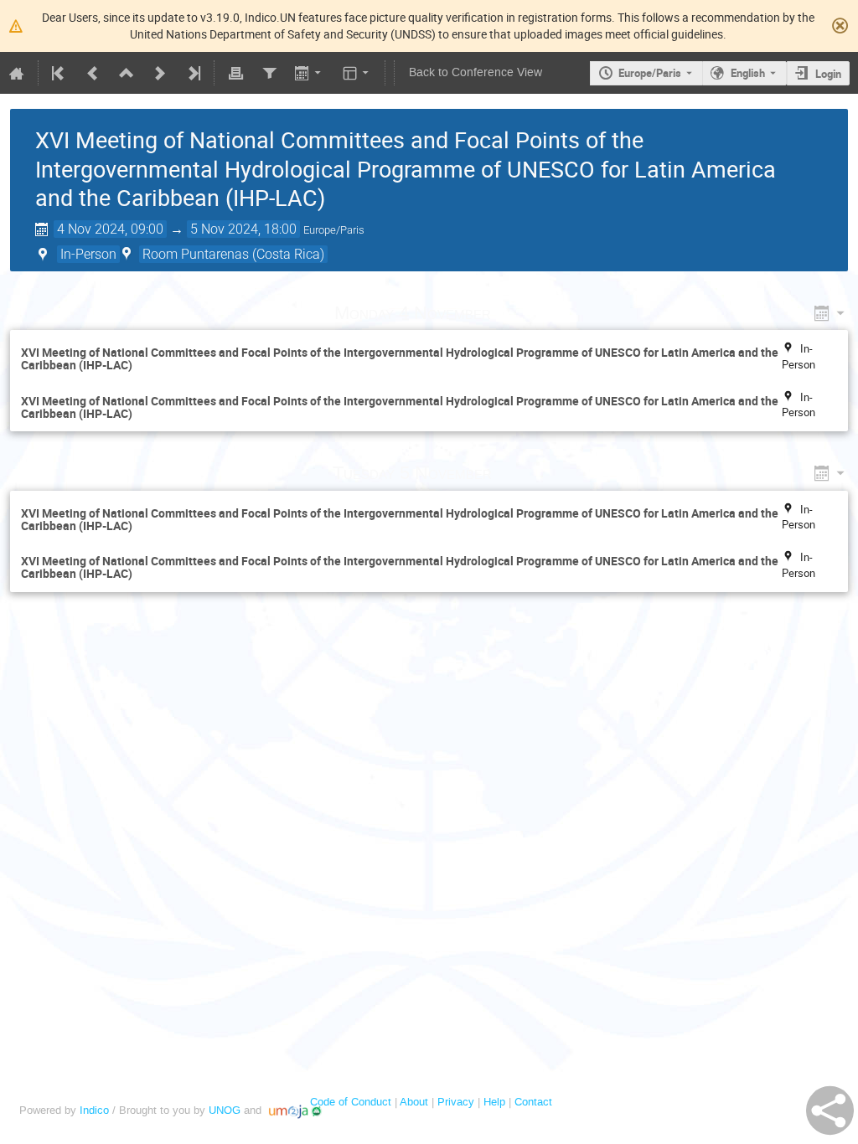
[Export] (309, 73)
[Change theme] (357, 73)
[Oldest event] (59, 73)
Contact (533, 1102)
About (414, 1102)
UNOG (224, 1110)
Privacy (455, 1102)
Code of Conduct (350, 1102)
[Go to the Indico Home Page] (17, 73)
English (748, 72)
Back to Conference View (475, 72)
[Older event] (93, 73)
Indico (94, 1110)
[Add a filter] (269, 73)
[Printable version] (235, 73)
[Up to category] (126, 73)
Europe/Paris (649, 72)
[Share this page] (830, 1110)
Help (494, 1102)
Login (828, 73)
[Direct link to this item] (514, 313)
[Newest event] (192, 73)
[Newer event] (160, 73)
